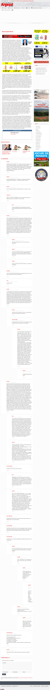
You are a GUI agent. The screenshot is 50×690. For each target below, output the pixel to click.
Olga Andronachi (38, 146)
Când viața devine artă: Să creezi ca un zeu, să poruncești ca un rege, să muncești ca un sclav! (6, 152)
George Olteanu (38, 140)
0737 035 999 (16, 0)
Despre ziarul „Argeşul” (44, 686)
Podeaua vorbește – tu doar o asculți (41, 71)
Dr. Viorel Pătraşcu (38, 136)
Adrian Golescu (38, 126)
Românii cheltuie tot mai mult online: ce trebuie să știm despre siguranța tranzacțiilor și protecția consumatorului (41, 68)
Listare (28, 33)
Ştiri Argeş (4, 7)
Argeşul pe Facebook (37, 686)
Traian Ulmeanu (38, 147)
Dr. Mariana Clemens (39, 133)
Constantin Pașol (38, 132)
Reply (8, 172)
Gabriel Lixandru (38, 139)
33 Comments (19, 33)
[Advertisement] (25, 18)
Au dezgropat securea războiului (26, 152)
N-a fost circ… (14, 151)
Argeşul (37, 129)
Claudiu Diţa (37, 130)
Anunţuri (28, 7)
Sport (23, 7)
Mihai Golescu (38, 143)
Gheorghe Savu (7, 33)
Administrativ (17, 7)
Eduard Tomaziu (38, 137)
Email (31, 33)
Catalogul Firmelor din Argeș (37, 7)
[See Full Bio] (15, 134)
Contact (10, 0)
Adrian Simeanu (38, 127)
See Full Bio (13, 134)
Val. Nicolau (37, 149)
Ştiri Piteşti (11, 7)
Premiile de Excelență (6, 10)
